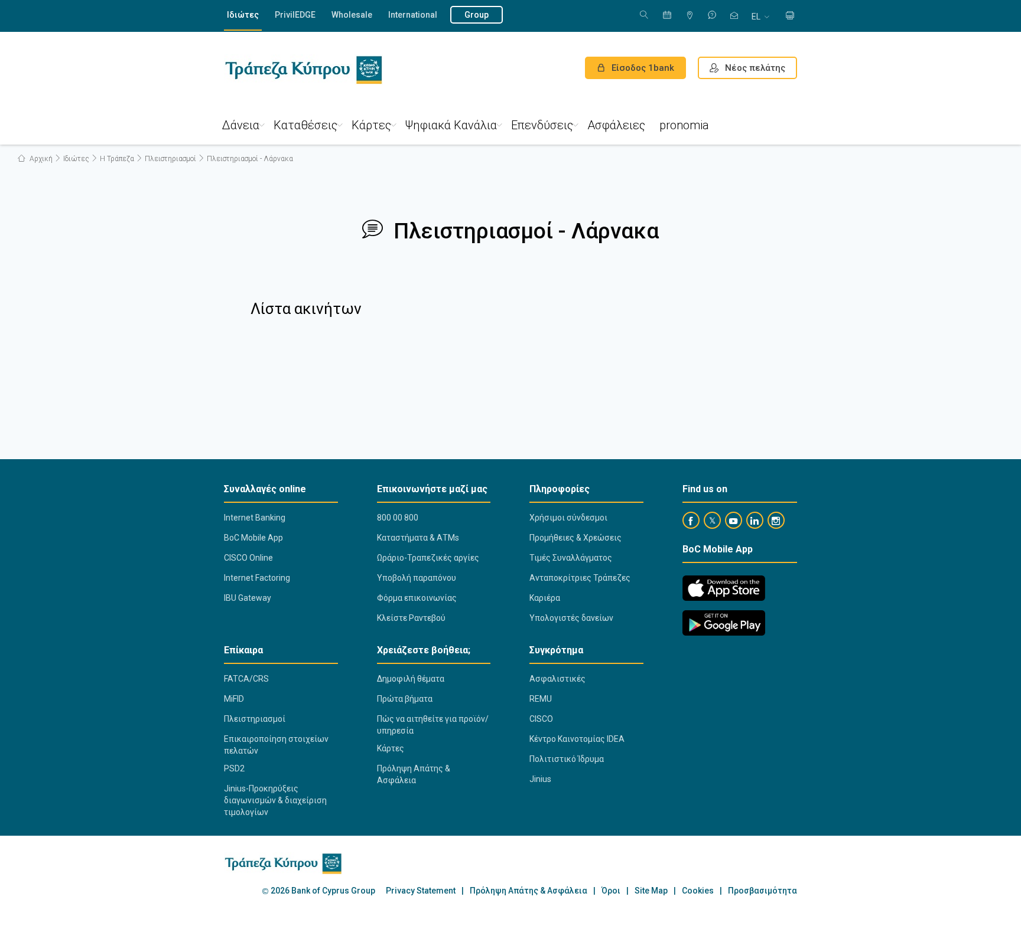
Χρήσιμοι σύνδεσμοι (568, 517)
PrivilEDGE (295, 14)
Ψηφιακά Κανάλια (451, 125)
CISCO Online (248, 557)
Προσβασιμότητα (762, 890)
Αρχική (40, 159)
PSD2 (234, 768)
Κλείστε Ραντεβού (411, 618)
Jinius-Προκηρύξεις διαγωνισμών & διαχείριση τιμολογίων (275, 800)
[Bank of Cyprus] (303, 69)
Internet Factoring (257, 578)
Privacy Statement (421, 890)
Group (476, 14)
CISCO (541, 719)
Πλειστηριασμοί (170, 159)
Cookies (698, 890)
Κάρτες (371, 125)
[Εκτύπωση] (790, 16)
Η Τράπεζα (117, 159)
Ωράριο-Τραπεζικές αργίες (428, 557)
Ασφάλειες (616, 125)
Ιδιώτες (243, 14)
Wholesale (351, 14)
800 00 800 (397, 517)
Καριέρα (544, 598)
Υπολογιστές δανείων (571, 618)
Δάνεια (240, 125)
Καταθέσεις (305, 125)
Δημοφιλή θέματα (410, 678)
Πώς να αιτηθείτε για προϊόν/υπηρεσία (433, 724)
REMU (540, 699)
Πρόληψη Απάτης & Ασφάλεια (413, 774)
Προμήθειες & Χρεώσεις (575, 537)
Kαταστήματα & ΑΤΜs (418, 537)
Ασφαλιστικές (557, 678)
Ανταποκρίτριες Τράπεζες (579, 578)
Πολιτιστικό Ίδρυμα (566, 759)
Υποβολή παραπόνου (416, 578)
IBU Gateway (247, 598)
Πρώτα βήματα (405, 699)
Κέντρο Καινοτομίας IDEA (577, 739)
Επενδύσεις (542, 125)
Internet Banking (254, 517)
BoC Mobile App (253, 537)
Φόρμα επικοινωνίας (417, 598)
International (412, 14)
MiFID (234, 699)
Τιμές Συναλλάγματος (570, 557)
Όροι (610, 890)
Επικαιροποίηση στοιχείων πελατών (276, 744)
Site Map (651, 890)
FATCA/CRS (246, 678)
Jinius (540, 779)
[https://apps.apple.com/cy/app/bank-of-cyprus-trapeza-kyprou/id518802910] (723, 588)
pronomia (684, 125)
